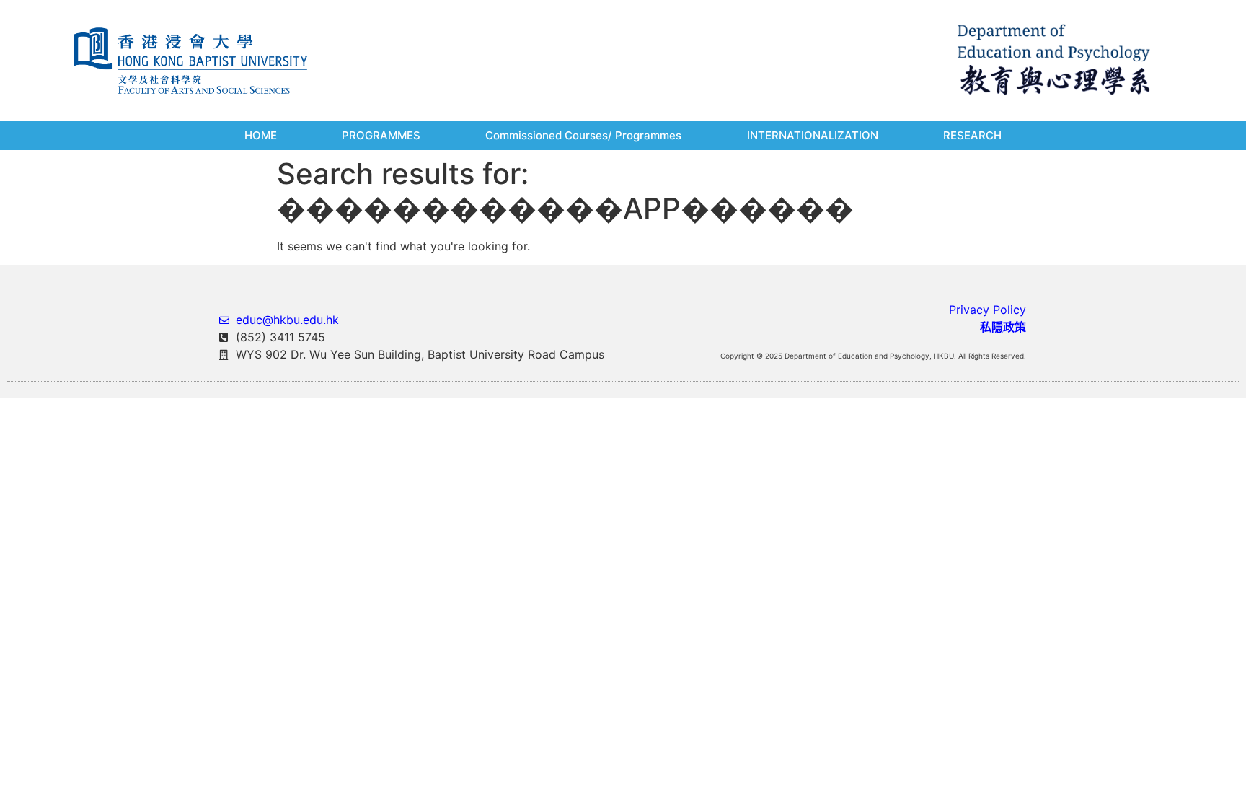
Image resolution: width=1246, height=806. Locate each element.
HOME (260, 135)
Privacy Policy (987, 309)
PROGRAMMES (381, 135)
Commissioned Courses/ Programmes (583, 135)
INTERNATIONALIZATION (812, 135)
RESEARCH (972, 135)
